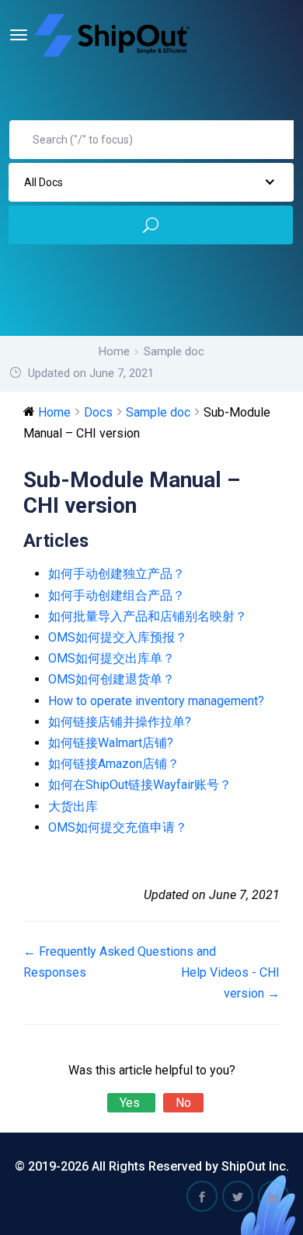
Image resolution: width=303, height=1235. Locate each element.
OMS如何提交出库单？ (111, 658)
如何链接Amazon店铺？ (113, 763)
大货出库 (73, 806)
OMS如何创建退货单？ (111, 679)
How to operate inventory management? (156, 701)
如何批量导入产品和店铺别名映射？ (147, 616)
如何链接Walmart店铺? (110, 742)
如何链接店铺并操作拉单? (119, 721)
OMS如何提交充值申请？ (117, 827)
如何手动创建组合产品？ (116, 595)
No (183, 1102)
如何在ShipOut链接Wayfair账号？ (140, 784)
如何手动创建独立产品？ (116, 573)
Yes (131, 1102)
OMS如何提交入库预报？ (117, 637)
